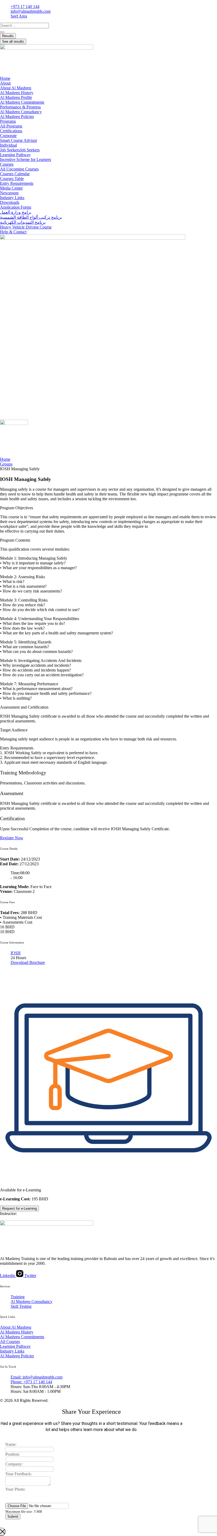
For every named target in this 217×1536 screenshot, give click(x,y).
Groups (6, 464)
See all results (13, 41)
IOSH (16, 953)
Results (8, 36)
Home (5, 459)
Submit (12, 1517)
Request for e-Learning (19, 1208)
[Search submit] (2, 32)
